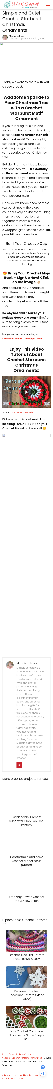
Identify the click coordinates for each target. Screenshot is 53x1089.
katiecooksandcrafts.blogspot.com (22, 338)
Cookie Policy (26, 1075)
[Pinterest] (19, 765)
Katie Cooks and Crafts (21, 412)
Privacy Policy (9, 1075)
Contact (20, 1078)
